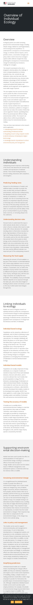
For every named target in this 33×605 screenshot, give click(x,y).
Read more (18, 602)
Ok (12, 602)
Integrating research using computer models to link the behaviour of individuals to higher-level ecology (16, 136)
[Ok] (31, 599)
